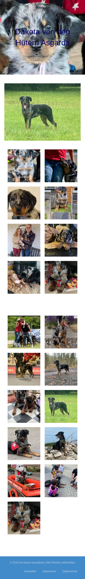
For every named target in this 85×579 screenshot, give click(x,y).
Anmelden (30, 571)
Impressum (49, 571)
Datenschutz (70, 571)
